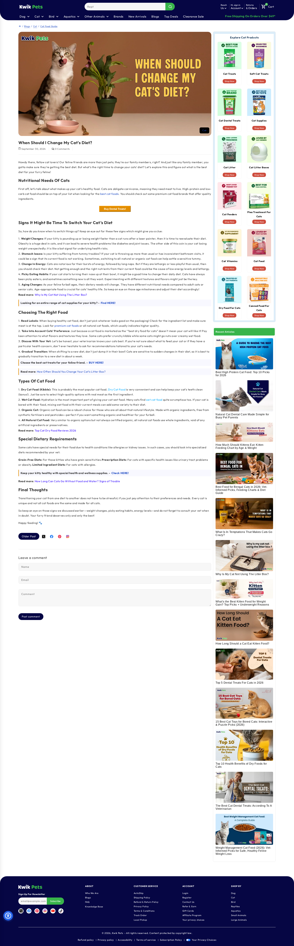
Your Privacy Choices (204, 939)
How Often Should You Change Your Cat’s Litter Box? (71, 371)
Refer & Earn (189, 906)
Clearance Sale (193, 16)
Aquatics (236, 910)
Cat (35, 26)
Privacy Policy (141, 906)
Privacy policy (106, 939)
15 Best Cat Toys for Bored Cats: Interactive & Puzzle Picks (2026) (244, 723)
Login (185, 893)
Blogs (155, 16)
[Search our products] (170, 6)
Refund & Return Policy (146, 901)
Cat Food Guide (48, 26)
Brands (118, 16)
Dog (233, 893)
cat (204, 130)
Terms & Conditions (144, 910)
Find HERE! (108, 303)
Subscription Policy (171, 939)
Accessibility (125, 939)
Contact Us (188, 901)
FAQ (87, 901)
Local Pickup (140, 919)
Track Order (140, 915)
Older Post (29, 536)
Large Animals (239, 919)
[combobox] (130, 6)
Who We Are (92, 893)
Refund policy (86, 939)
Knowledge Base (94, 906)
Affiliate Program (191, 915)
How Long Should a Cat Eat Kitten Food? (242, 643)
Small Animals (238, 915)
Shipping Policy (142, 897)
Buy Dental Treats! (115, 208)
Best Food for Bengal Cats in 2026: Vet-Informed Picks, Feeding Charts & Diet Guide (241, 489)
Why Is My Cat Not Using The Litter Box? (242, 574)
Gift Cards (188, 910)
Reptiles (235, 906)
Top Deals (171, 16)
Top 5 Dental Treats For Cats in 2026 (240, 682)
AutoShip (139, 893)
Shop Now (229, 81)
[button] (267, 6)
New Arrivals (137, 16)
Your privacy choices (193, 919)
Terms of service (146, 939)
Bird (233, 901)
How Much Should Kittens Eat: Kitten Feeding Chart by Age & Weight (240, 446)
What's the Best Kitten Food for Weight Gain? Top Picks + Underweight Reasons (242, 603)
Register (187, 897)
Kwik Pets (117, 933)
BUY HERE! (96, 362)
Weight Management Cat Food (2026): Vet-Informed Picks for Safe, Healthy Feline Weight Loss (243, 850)
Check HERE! (120, 473)
